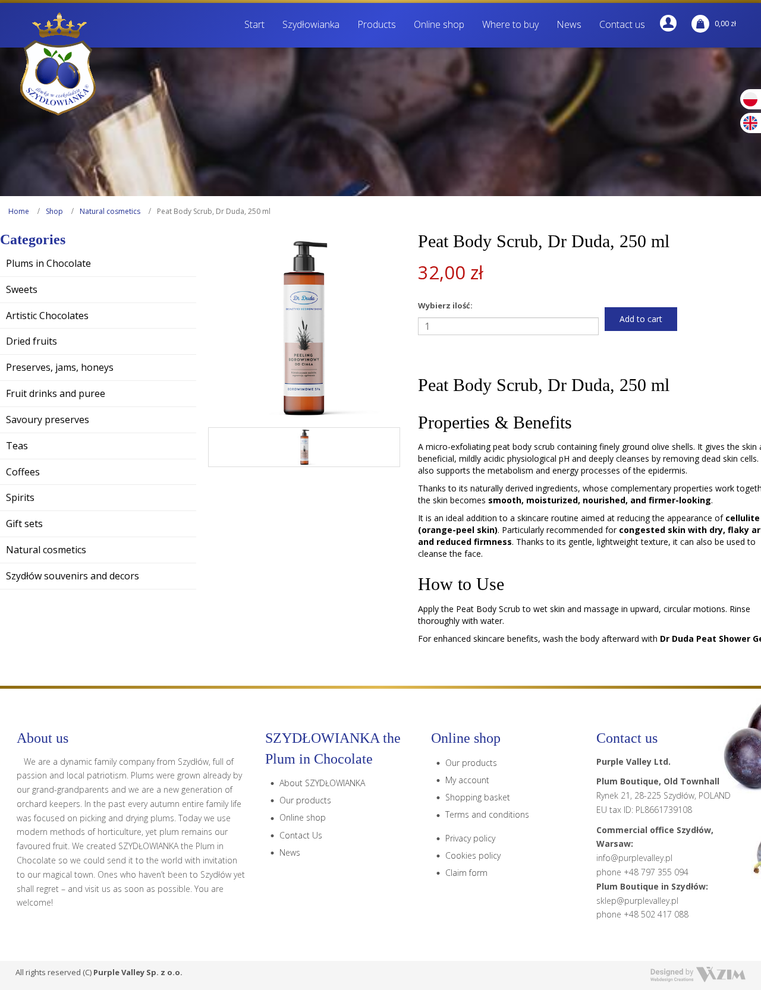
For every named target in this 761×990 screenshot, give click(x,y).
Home (18, 211)
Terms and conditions (487, 814)
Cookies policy (473, 855)
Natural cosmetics (110, 211)
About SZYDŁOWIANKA (322, 783)
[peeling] (304, 447)
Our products (305, 800)
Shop (54, 211)
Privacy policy (470, 838)
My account (467, 780)
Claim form (466, 872)
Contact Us (300, 835)
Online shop (302, 817)
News (289, 852)
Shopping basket (477, 797)
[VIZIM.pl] (698, 974)
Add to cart (641, 318)
